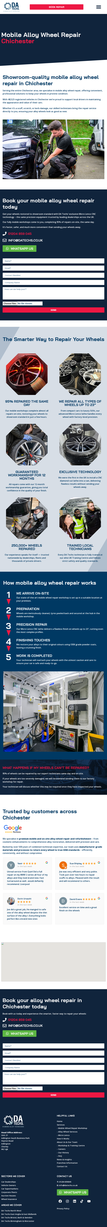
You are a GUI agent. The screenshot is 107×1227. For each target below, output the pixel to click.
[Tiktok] (81, 1201)
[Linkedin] (74, 1201)
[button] (99, 7)
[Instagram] (67, 1201)
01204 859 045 (20, 234)
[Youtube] (89, 1201)
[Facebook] (60, 1201)
